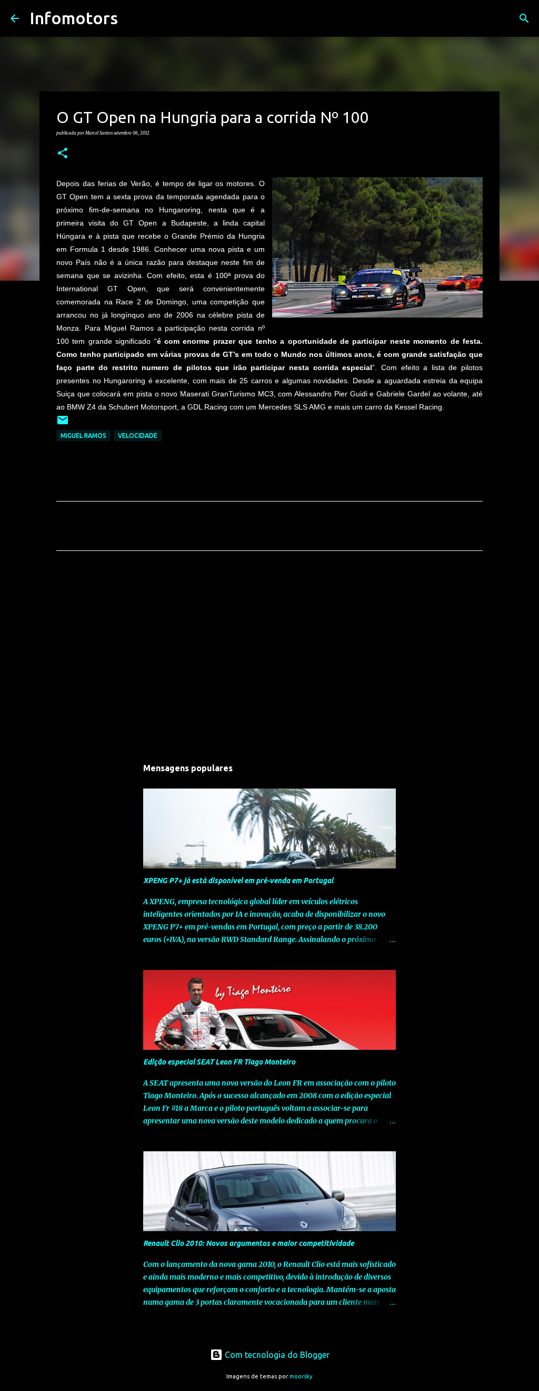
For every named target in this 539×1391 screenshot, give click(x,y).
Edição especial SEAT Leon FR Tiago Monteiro (219, 1062)
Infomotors (73, 17)
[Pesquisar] (132, 18)
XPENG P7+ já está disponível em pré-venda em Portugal (238, 880)
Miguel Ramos (83, 435)
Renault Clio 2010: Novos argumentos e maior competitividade (248, 1243)
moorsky (301, 1376)
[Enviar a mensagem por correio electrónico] (62, 424)
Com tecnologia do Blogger (276, 1354)
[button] (62, 153)
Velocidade (137, 435)
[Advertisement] (269, 657)
